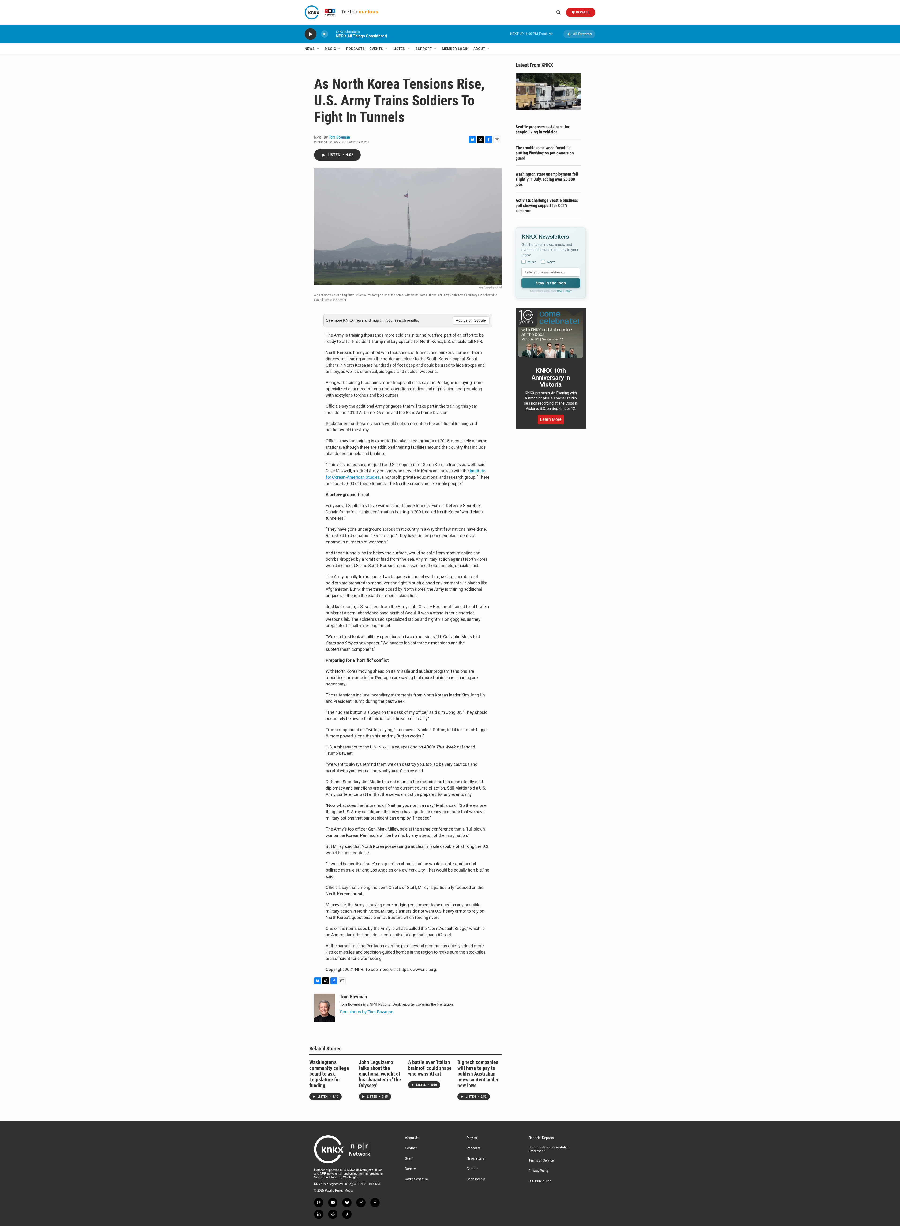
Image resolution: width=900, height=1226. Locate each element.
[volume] (325, 34)
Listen (399, 49)
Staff (409, 1158)
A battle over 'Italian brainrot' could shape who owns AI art (430, 1068)
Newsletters (475, 1158)
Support (424, 49)
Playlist (472, 1138)
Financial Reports (541, 1138)
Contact (411, 1148)
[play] (310, 34)
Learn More (551, 419)
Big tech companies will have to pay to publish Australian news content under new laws (478, 1074)
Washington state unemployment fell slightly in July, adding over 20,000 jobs (547, 179)
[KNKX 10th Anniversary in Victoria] (551, 334)
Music (330, 49)
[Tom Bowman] (324, 1008)
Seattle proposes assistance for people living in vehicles (543, 129)
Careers (472, 1169)
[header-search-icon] (558, 12)
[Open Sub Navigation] (318, 49)
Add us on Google (471, 320)
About (479, 49)
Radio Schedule (416, 1179)
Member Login (455, 49)
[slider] (332, 33)
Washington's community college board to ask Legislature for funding (329, 1074)
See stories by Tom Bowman (366, 1011)
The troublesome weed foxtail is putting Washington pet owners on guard (545, 153)
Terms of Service (541, 1160)
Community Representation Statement (549, 1149)
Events (376, 49)
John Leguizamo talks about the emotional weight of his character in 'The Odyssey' (380, 1074)
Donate (582, 12)
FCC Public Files (540, 1181)
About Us (412, 1138)
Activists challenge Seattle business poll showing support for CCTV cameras (547, 205)
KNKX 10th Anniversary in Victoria (551, 377)
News (310, 49)
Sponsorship (476, 1179)
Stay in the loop (551, 283)
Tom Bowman (339, 137)
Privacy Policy (563, 290)
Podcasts (355, 49)
